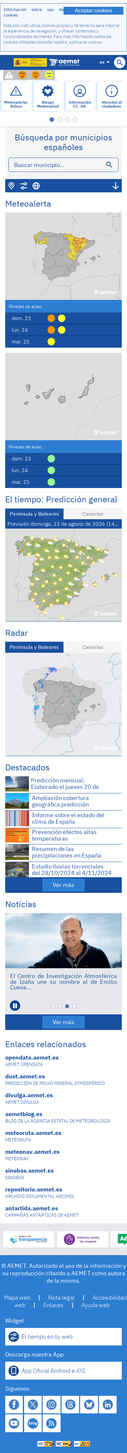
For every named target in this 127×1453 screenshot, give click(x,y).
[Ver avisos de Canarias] (63, 396)
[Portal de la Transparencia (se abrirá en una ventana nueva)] (28, 1239)
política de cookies (85, 42)
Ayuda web (95, 1305)
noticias (20, 903)
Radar (16, 632)
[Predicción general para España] (63, 575)
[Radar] (63, 704)
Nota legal (61, 1297)
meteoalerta (28, 203)
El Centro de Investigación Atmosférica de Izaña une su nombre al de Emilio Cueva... (63, 981)
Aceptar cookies (93, 10)
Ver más (63, 885)
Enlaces (53, 1305)
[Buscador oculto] (119, 62)
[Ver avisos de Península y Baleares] (63, 256)
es (102, 62)
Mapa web (17, 1297)
